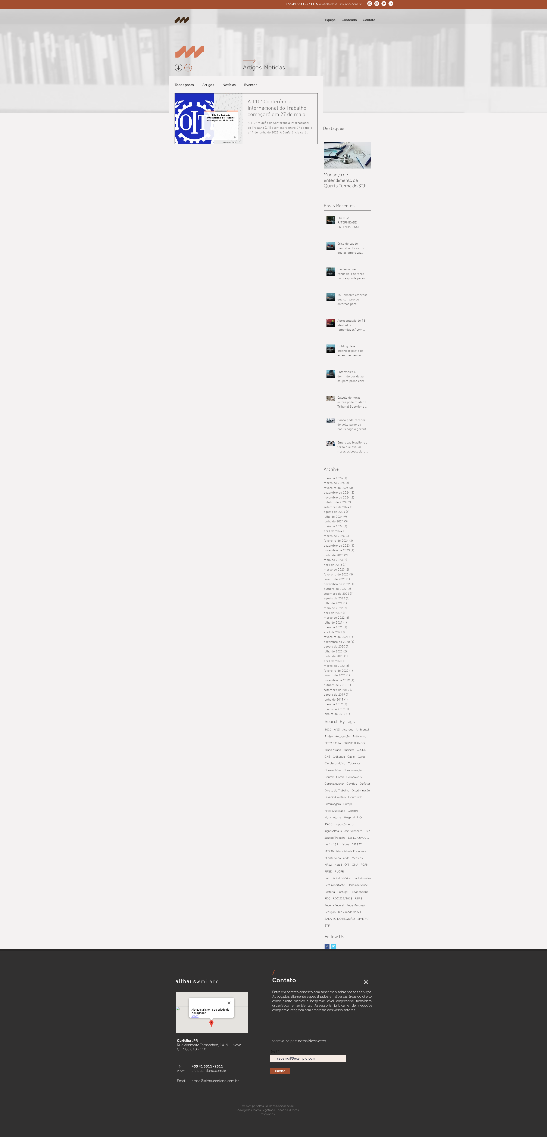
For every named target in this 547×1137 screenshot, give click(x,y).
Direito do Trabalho (337, 790)
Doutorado (355, 797)
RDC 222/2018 (342, 898)
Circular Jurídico (335, 763)
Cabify (351, 756)
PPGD (328, 871)
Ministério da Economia (351, 851)
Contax (329, 777)
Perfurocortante (335, 885)
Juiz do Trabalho (335, 837)
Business (349, 749)
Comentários (333, 770)
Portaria (330, 891)
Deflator (365, 783)
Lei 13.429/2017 (359, 837)
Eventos (250, 85)
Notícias (229, 85)
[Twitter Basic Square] (333, 946)
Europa (348, 804)
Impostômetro (344, 824)
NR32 (328, 864)
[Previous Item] (330, 155)
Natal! (338, 864)
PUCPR (339, 871)
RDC (327, 898)
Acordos (347, 729)
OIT (346, 864)
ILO (359, 817)
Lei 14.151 (331, 844)
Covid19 (352, 783)
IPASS (328, 824)
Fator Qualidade (335, 810)
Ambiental (362, 729)
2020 (328, 729)
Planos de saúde (357, 885)
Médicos (357, 858)
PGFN (364, 864)
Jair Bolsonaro (353, 830)
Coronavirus (354, 777)
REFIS (358, 898)
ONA (355, 864)
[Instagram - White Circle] (376, 3)
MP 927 (357, 844)
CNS (327, 756)
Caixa (361, 756)
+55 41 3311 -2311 (300, 4)
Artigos (208, 85)
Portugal (342, 891)
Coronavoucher (334, 783)
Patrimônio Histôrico (338, 878)
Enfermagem (333, 804)
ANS (337, 729)
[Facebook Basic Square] (327, 946)
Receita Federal (334, 905)
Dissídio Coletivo (335, 797)
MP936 (329, 851)
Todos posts (184, 85)
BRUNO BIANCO (354, 743)
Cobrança (354, 763)
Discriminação (361, 790)
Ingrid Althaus (333, 830)
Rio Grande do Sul (349, 912)
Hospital (349, 817)
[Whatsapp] (369, 3)
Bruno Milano (333, 749)
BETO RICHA (333, 743)
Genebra (353, 810)
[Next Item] (364, 155)
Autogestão (342, 736)
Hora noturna (333, 817)
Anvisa (329, 736)
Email (274, 1051)
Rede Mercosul (356, 905)
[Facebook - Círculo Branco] (383, 3)
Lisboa (345, 844)
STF (327, 925)
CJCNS (361, 749)
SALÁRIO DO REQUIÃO (340, 918)
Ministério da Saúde (337, 858)
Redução (330, 912)
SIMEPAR (363, 918)
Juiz (367, 830)
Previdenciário (360, 891)
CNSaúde (339, 756)
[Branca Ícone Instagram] (366, 982)
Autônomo (359, 736)
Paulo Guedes (362, 878)
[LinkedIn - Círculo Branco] (390, 3)
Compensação (353, 770)
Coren (340, 777)
